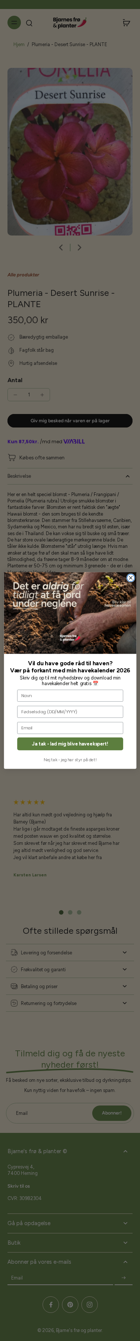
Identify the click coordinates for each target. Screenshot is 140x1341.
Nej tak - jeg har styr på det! (70, 759)
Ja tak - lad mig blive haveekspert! (70, 744)
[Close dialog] (130, 578)
